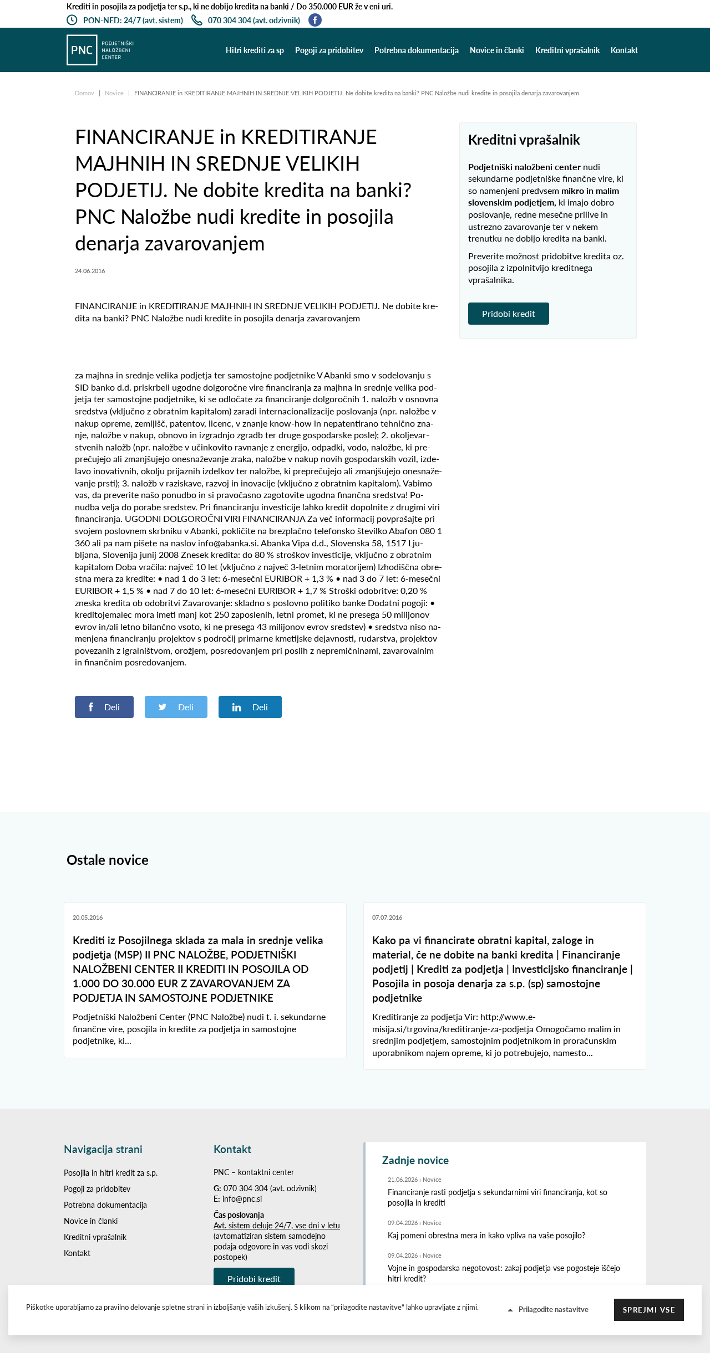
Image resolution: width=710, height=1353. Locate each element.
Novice (115, 92)
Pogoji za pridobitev (329, 50)
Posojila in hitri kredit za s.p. (111, 1172)
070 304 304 (246, 1188)
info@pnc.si (242, 1198)
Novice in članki (497, 50)
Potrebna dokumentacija (416, 50)
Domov (85, 92)
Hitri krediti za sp (255, 50)
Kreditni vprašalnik (567, 50)
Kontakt (624, 50)
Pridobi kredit (508, 313)
